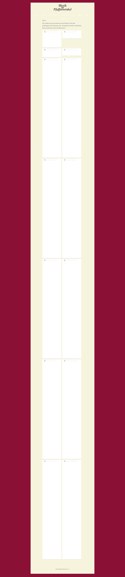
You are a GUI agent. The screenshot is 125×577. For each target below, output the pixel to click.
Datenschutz (62, 18)
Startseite (37, 15)
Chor (50, 15)
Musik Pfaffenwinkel (62, 7)
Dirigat (56, 15)
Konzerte (44, 15)
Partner (80, 15)
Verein (73, 15)
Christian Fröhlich (65, 15)
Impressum (87, 15)
